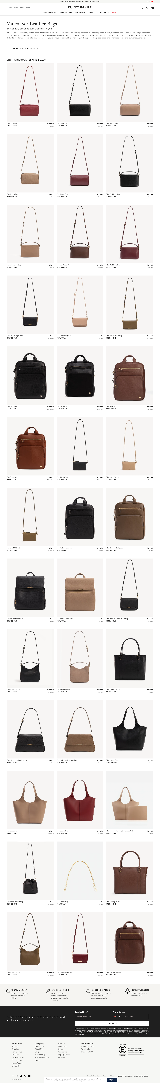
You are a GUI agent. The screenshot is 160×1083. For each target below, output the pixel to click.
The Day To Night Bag (15, 336)
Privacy (112, 1076)
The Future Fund (42, 1057)
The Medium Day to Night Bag (117, 619)
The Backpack (12, 406)
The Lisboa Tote (112, 760)
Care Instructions (18, 1057)
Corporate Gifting (88, 1046)
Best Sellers (66, 12)
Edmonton (62, 1046)
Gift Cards (16, 1066)
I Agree (112, 1080)
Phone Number (119, 1012)
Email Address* (81, 1012)
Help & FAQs (17, 1052)
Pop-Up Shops (64, 1055)
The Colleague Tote (113, 689)
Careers (38, 1060)
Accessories (103, 12)
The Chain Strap (62, 902)
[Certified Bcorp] (127, 1050)
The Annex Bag (12, 123)
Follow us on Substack (29, 1076)
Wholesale (85, 1049)
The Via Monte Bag (113, 194)
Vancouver (62, 1052)
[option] (80, 2)
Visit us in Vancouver (25, 48)
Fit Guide (15, 1055)
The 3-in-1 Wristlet (63, 477)
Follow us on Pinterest (25, 1076)
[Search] (147, 7)
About (10, 7)
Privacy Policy (90, 1081)
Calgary (61, 1049)
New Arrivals (49, 12)
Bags (91, 12)
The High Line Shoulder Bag (17, 760)
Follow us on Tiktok (21, 1076)
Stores (16, 7)
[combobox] (116, 1016)
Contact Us (39, 1046)
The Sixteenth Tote (13, 689)
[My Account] (143, 7)
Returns (15, 1046)
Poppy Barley (80, 7)
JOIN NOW (112, 1023)
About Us (38, 1049)
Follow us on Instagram (17, 1076)
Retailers (61, 1057)
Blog (37, 1052)
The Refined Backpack (65, 548)
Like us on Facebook (13, 1076)
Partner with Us (87, 1052)
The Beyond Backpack (15, 619)
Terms (82, 1034)
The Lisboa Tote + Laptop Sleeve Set (119, 831)
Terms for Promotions (93, 1076)
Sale (114, 12)
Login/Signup (17, 1063)
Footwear (80, 12)
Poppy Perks (25, 7)
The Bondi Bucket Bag (15, 902)
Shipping (15, 1049)
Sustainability (40, 1055)
